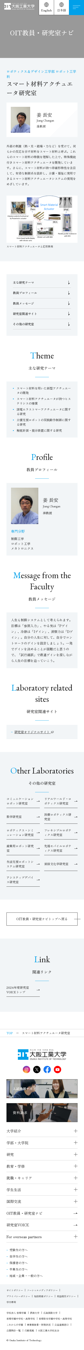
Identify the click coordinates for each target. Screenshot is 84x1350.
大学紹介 (13, 1131)
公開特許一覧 (13, 1330)
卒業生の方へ (18, 1269)
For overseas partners (24, 1236)
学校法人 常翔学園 (16, 1312)
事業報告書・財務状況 (39, 1324)
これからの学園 (14, 1324)
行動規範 (29, 1330)
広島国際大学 (50, 1312)
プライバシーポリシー (18, 1296)
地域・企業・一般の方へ (26, 1276)
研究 (10, 1154)
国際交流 (13, 1201)
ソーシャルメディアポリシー (42, 1290)
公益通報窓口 (61, 1324)
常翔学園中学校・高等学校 (20, 1318)
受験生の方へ (18, 1250)
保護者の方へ (18, 1263)
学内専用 (11, 1302)
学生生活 (13, 1189)
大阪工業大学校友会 (48, 1330)
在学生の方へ (18, 1256)
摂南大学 (34, 1312)
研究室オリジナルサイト (32, 732)
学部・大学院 (17, 1142)
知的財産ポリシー (43, 1296)
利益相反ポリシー (66, 1296)
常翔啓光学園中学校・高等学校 (55, 1318)
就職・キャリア (19, 1177)
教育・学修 (15, 1166)
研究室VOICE (17, 1224)
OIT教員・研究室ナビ (24, 1213)
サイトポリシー (14, 1290)
